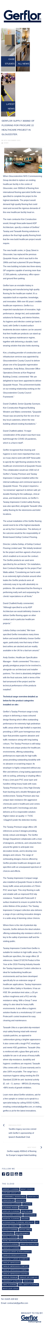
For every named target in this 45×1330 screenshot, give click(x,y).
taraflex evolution (29, 1244)
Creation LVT (8, 1200)
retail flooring (10, 1237)
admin (6, 143)
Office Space (25, 1229)
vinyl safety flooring (28, 1284)
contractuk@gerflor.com (17, 1303)
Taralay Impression (11, 1262)
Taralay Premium (10, 1277)
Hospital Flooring (11, 1218)
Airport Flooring (11, 1189)
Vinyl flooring (9, 1284)
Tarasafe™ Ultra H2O (12, 1281)
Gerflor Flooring (11, 1211)
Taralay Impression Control (15, 1273)
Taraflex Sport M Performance (17, 1251)
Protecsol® (8, 1233)
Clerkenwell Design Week (14, 1196)
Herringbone (30, 1215)
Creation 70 (33, 1196)
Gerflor (24, 1207)
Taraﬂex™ (28, 1281)
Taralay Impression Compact (15, 1270)
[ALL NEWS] (23, 71)
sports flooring (10, 1244)
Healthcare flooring (12, 1215)
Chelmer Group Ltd (11, 1193)
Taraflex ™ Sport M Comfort (16, 1259)
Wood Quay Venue (10, 1288)
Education (20, 1200)
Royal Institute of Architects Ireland (20, 1240)
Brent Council (27, 1189)
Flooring (27, 1204)
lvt (37, 1222)
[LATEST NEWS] (8, 116)
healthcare (27, 1211)
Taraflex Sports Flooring (14, 1255)
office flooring (10, 1229)
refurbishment (22, 1233)
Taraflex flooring (11, 1248)
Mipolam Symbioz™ (11, 1226)
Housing (25, 1218)
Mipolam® (25, 1226)
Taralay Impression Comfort (15, 1266)
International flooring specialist (18, 1222)
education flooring (12, 1204)
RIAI (20, 1237)
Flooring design (10, 1207)
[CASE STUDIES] (8, 71)
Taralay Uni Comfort (29, 1277)
